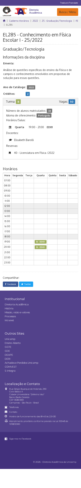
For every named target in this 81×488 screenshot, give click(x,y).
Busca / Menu (67, 12)
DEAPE (9, 354)
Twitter (27, 284)
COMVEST (11, 366)
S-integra (10, 370)
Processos (10, 316)
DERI (7, 358)
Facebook (11, 284)
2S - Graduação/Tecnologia (57, 20)
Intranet (9, 320)
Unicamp (10, 339)
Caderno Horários (19, 20)
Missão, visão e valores (17, 312)
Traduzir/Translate (69, 2)
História (9, 308)
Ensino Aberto (13, 343)
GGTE (8, 347)
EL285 (9, 24)
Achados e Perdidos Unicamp (21, 362)
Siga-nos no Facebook (20, 438)
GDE (7, 350)
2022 (35, 20)
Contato (13, 412)
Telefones (14, 407)
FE (77, 20)
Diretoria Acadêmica (17, 304)
